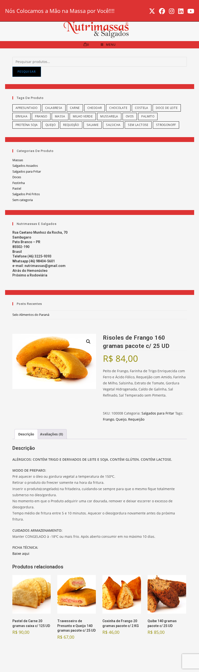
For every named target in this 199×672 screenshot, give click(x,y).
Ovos (130, 116)
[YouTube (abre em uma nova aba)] (189, 11)
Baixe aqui (20, 553)
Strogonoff (166, 125)
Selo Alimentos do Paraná (30, 314)
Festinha (18, 183)
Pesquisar (26, 72)
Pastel (16, 188)
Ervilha (22, 116)
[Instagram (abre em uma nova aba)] (171, 11)
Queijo (50, 125)
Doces (16, 177)
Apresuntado (27, 108)
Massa (60, 116)
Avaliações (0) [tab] (51, 434)
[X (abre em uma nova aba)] (152, 11)
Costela (141, 108)
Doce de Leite (167, 108)
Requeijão (71, 125)
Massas (17, 160)
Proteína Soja (27, 125)
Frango (41, 116)
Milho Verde (83, 116)
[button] (88, 341)
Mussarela (109, 116)
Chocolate (118, 108)
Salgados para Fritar (26, 171)
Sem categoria (22, 200)
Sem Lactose (138, 125)
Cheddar (94, 108)
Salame (93, 125)
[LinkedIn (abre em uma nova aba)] (180, 11)
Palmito (147, 116)
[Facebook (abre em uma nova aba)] (162, 11)
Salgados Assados (25, 165)
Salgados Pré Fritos (26, 194)
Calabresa (53, 108)
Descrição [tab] (26, 434)
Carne (75, 108)
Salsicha (113, 125)
